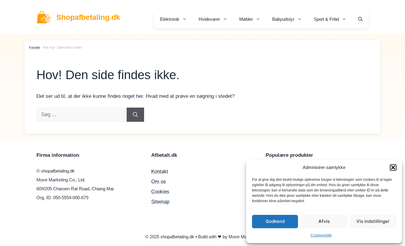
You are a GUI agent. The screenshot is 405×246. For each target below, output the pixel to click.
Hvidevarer (209, 19)
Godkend (275, 221)
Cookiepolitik (321, 235)
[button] (393, 167)
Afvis (324, 221)
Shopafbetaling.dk (88, 17)
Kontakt (159, 171)
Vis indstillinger (373, 221)
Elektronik (169, 19)
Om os (158, 181)
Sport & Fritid (326, 19)
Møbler (246, 19)
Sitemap (160, 202)
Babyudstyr (283, 19)
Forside (34, 47)
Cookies (160, 191)
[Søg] (135, 115)
